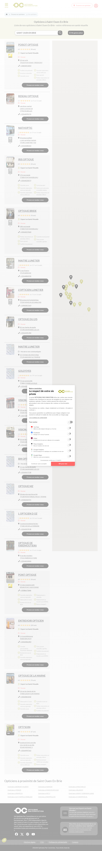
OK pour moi (63, 464)
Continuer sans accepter (39, 464)
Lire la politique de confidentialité (38, 417)
